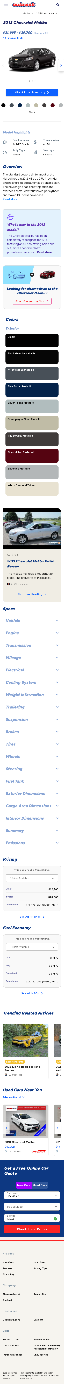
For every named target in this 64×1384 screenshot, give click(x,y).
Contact (7, 1299)
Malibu (26, 13)
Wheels (12, 756)
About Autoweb (11, 1293)
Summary (14, 830)
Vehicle (12, 620)
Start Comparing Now (30, 301)
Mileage (13, 657)
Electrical (14, 669)
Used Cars (40, 1185)
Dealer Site (39, 1293)
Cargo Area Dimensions (28, 805)
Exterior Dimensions (25, 793)
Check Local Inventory (30, 92)
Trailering (14, 707)
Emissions (15, 842)
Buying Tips (40, 1268)
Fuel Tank (14, 781)
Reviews (7, 1268)
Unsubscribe (40, 1354)
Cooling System (20, 682)
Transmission (18, 645)
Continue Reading (30, 594)
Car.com (38, 1319)
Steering (13, 768)
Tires (10, 744)
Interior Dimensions (24, 818)
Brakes (12, 731)
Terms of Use (10, 1339)
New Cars (23, 1185)
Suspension (16, 719)
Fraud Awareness (13, 1354)
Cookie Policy (11, 1345)
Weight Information (24, 694)
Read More (10, 199)
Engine (12, 632)
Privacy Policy (41, 1339)
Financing (8, 1274)
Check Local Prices (32, 1229)
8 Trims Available (13, 38)
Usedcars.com (11, 1319)
